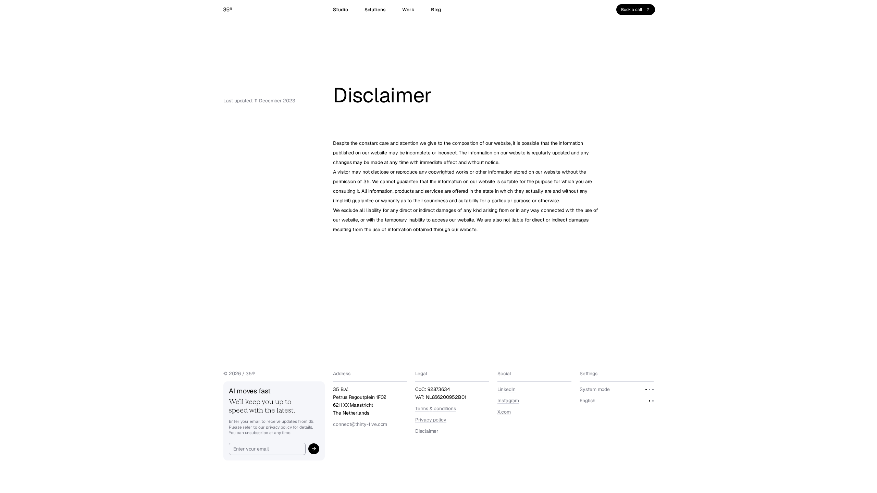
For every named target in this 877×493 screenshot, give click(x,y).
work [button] (408, 10)
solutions (375, 10)
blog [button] (436, 10)
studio (340, 10)
